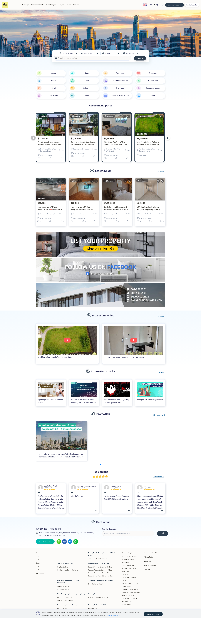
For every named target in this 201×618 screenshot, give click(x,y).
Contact (76, 5)
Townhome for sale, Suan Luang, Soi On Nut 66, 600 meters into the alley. (83, 143)
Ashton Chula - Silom (64, 597)
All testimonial (158, 476)
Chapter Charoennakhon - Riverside (101, 573)
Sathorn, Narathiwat (65, 563)
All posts (160, 171)
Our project (40, 573)
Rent (37, 559)
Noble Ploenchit (63, 586)
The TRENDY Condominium (97, 559)
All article (160, 372)
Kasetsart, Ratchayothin (131, 592)
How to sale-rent (150, 565)
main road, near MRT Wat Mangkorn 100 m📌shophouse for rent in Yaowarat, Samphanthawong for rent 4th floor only (50, 208)
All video (160, 316)
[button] (197, 33)
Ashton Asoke (62, 608)
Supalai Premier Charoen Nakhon (100, 567)
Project (61, 5)
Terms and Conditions (152, 553)
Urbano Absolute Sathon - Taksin (100, 570)
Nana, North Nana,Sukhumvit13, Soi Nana (130, 577)
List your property (174, 5)
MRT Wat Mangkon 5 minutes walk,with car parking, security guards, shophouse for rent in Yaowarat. (148, 208)
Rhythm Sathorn (63, 567)
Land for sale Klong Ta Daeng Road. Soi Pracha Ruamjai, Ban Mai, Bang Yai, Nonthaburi (148, 143)
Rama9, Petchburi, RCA (97, 605)
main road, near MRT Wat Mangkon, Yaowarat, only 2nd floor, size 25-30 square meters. (83, 208)
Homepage (25, 5)
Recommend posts (37, 5)
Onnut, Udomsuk (94, 594)
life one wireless (63, 589)
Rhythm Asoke (93, 608)
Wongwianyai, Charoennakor (99, 563)
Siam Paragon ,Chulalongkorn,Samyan (72, 594)
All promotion (158, 415)
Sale (37, 556)
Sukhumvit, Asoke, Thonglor (68, 605)
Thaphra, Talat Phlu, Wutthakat (100, 580)
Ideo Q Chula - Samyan (65, 600)
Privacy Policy (149, 557)
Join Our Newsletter (109, 529)
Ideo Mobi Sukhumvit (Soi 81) (98, 597)
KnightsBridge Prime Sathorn (67, 570)
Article (68, 5)
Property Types (51, 5)
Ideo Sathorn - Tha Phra (96, 584)
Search (140, 58)
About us (147, 561)
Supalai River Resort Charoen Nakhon (101, 576)
